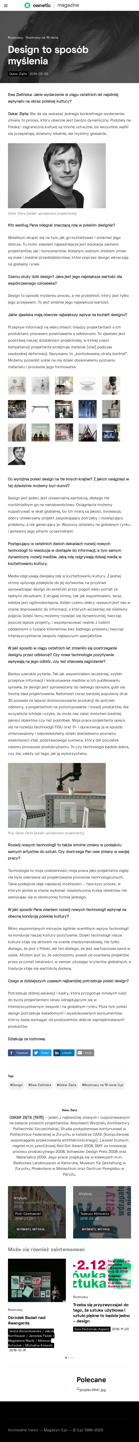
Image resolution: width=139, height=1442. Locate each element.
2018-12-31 (17, 1350)
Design (17, 1085)
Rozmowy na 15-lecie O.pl (103, 1085)
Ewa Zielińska (41, 1085)
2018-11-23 (120, 1329)
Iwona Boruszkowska (25, 1331)
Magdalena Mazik (21, 1341)
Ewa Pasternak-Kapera (92, 1329)
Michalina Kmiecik (39, 1345)
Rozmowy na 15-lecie (42, 37)
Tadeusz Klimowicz (94, 1214)
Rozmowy (15, 37)
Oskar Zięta (18, 74)
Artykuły (20, 1198)
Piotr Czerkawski (28, 1214)
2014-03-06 (39, 74)
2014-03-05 (24, 1219)
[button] (66, 1358)
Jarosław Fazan (40, 1336)
